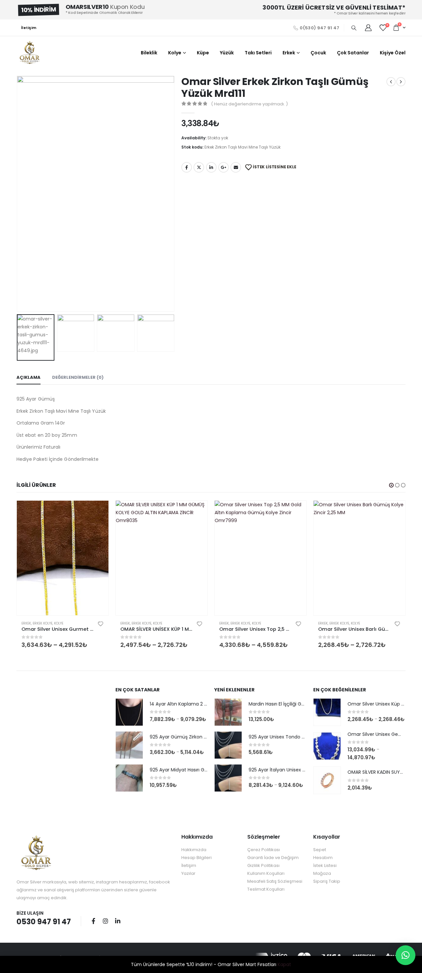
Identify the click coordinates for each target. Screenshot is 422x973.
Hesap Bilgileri (196, 857)
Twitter (199, 167)
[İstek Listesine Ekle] (100, 623)
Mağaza (322, 873)
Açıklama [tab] (28, 377)
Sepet (319, 850)
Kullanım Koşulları (266, 873)
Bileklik (149, 52)
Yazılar (188, 873)
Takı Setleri (258, 52)
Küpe (203, 52)
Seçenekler (98, 511)
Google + (223, 167)
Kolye (174, 52)
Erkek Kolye (42, 623)
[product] (62, 558)
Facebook (186, 167)
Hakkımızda (193, 850)
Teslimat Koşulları (266, 889)
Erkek (289, 52)
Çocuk (318, 52)
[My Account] (368, 27)
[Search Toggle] (354, 28)
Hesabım (323, 857)
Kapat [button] (284, 964)
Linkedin (118, 921)
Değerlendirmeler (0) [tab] (78, 377)
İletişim (28, 27)
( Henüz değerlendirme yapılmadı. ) (249, 104)
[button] (391, 485)
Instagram (105, 921)
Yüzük (227, 52)
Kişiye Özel (393, 52)
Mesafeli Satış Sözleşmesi (274, 881)
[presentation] (18, 194)
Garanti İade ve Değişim (273, 857)
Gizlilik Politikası (263, 865)
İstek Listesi (325, 865)
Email (235, 167)
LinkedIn (211, 167)
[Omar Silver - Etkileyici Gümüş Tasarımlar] (29, 53)
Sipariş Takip (326, 881)
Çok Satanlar (353, 52)
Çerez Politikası (263, 850)
